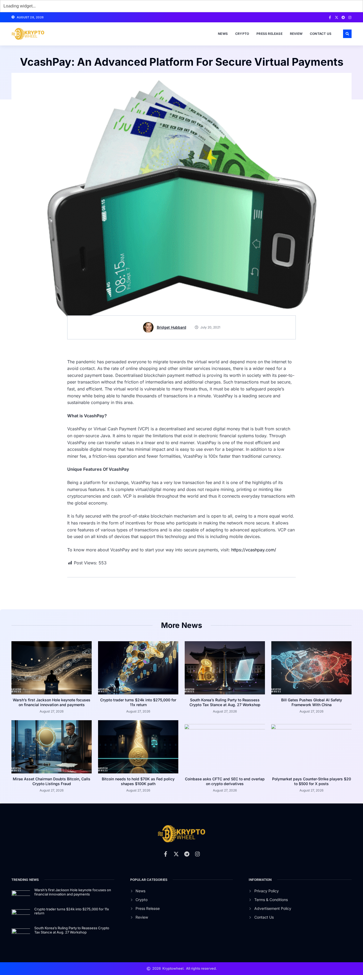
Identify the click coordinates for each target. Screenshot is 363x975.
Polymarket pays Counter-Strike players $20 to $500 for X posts (311, 781)
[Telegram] (343, 17)
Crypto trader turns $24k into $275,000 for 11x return (138, 702)
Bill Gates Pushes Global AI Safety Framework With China (311, 702)
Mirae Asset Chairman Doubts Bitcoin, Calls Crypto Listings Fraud (51, 781)
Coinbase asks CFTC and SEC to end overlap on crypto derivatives (225, 781)
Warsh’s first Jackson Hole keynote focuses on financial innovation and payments (51, 702)
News (223, 34)
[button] (347, 34)
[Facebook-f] (330, 17)
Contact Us (320, 34)
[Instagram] (350, 17)
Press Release (269, 34)
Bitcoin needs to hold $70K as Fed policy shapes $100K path (138, 781)
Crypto (242, 34)
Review (296, 34)
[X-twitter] (336, 17)
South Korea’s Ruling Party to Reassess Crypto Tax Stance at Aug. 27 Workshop (224, 702)
